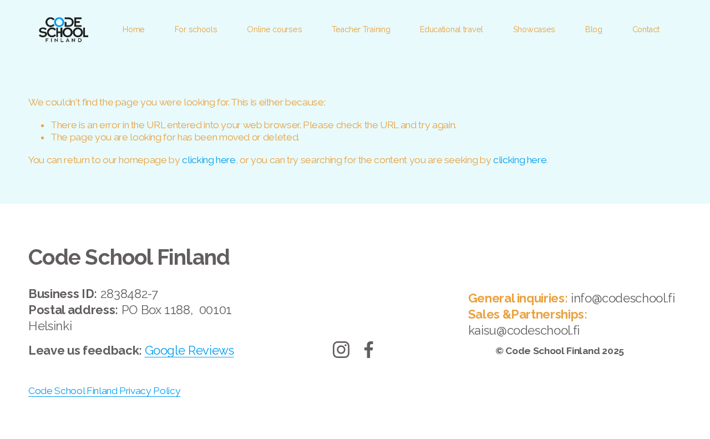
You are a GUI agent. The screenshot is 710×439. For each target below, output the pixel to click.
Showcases (534, 29)
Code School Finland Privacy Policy (104, 390)
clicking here (208, 159)
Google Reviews (189, 350)
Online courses (274, 29)
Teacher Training (361, 29)
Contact (646, 29)
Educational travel (451, 29)
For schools (196, 29)
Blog (593, 29)
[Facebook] (369, 350)
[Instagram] (341, 350)
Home (134, 29)
